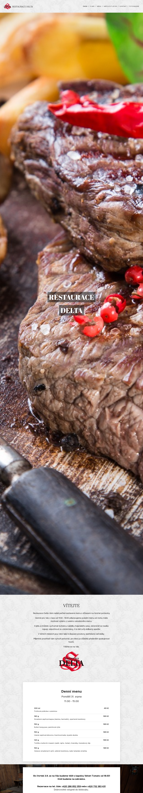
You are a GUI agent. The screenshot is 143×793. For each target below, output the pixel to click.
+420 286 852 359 (71, 786)
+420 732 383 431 (96, 786)
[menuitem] (85, 6)
